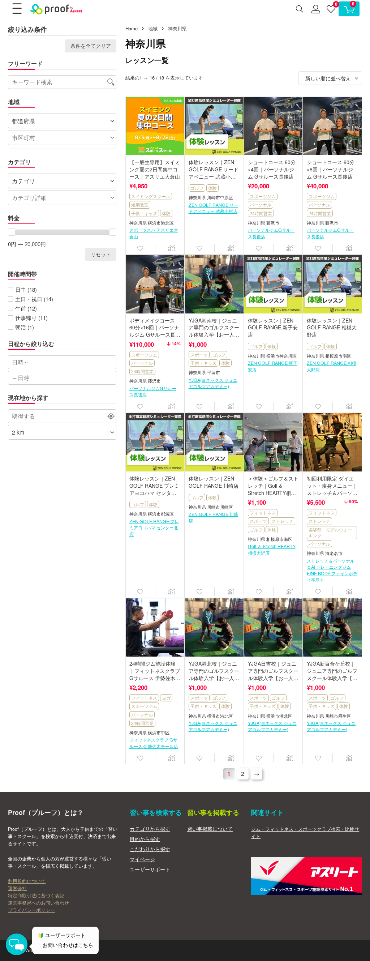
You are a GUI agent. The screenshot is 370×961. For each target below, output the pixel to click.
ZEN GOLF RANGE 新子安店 (272, 366)
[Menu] (16, 9)
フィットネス (263, 512)
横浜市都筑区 (161, 514)
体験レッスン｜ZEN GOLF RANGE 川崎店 (213, 482)
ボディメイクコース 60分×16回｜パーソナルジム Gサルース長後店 (154, 331)
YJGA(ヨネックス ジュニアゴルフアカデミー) (213, 383)
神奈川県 (138, 223)
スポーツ (199, 354)
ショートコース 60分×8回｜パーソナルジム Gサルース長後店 (330, 169)
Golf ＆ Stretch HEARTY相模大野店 (272, 549)
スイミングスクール (150, 196)
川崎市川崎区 (220, 507)
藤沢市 (272, 223)
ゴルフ (196, 188)
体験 (166, 213)
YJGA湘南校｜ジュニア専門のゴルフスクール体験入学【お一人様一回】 (214, 331)
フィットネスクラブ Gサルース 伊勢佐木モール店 (153, 743)
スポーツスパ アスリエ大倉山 (153, 233)
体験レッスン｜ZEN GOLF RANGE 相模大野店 (332, 327)
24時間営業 (261, 213)
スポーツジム (263, 196)
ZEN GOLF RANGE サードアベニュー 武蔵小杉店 (213, 208)
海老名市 (334, 553)
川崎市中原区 (220, 198)
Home (131, 28)
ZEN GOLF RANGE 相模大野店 (331, 366)
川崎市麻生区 (338, 716)
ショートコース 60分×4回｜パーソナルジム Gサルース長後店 (272, 169)
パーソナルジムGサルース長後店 (271, 233)
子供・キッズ (144, 213)
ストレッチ (282, 521)
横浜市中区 (158, 733)
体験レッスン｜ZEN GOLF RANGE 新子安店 (273, 327)
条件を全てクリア (90, 46)
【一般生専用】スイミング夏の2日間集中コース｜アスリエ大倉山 (154, 169)
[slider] (11, 232)
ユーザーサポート (150, 869)
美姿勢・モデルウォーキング (330, 532)
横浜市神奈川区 (281, 356)
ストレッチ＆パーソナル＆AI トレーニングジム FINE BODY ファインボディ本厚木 (332, 570)
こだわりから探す (150, 849)
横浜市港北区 (161, 223)
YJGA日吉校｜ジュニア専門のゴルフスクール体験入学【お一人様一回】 (273, 674)
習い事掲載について (210, 828)
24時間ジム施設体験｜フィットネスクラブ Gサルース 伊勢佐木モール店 (154, 674)
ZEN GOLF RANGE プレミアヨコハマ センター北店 (154, 527)
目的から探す (145, 838)
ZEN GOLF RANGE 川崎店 (213, 517)
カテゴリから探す (150, 828)
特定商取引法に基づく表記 (36, 895)
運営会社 (17, 888)
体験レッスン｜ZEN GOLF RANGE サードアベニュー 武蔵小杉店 (213, 172)
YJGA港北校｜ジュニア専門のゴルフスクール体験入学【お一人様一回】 (214, 674)
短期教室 (140, 204)
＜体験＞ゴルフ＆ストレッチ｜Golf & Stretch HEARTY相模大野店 (273, 489)
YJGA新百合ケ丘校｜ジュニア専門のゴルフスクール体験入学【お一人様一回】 (332, 674)
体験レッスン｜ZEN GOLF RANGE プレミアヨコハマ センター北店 (154, 489)
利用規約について (27, 881)
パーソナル (260, 204)
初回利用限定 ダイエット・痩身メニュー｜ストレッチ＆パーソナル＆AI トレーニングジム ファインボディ (332, 492)
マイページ (142, 859)
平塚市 (213, 373)
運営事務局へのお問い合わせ (38, 903)
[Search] (299, 9)
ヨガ (166, 698)
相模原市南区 (338, 356)
